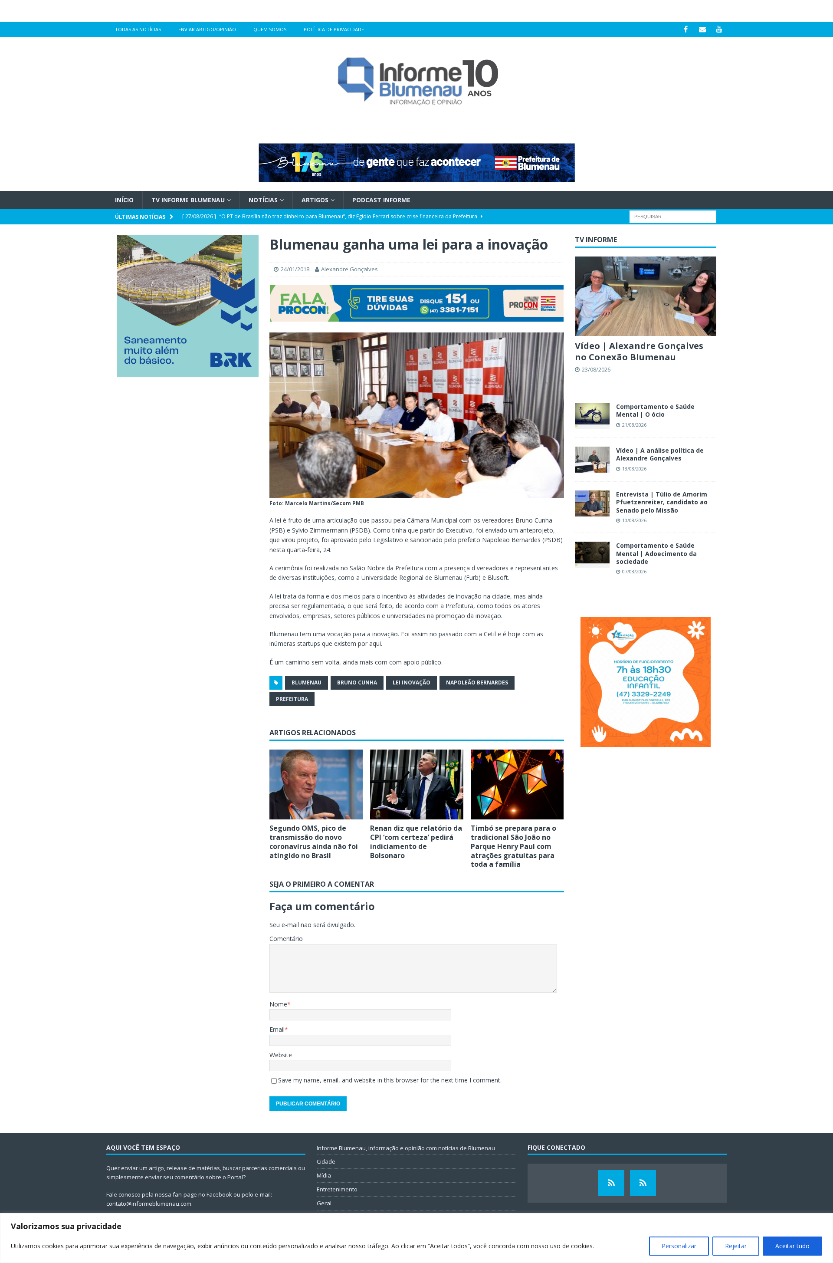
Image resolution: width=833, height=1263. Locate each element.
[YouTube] (719, 29)
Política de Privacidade (334, 29)
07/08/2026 (634, 571)
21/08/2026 (634, 424)
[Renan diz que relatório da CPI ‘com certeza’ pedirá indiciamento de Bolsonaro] (416, 784)
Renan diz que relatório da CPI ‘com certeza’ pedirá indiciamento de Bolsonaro (416, 841)
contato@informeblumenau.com (148, 1203)
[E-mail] (702, 29)
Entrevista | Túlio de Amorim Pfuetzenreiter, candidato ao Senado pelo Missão (662, 502)
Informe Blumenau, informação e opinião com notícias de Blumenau (406, 1148)
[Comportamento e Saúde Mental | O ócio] (592, 416)
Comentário (286, 938)
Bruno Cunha (357, 682)
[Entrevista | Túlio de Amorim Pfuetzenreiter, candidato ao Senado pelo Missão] (592, 503)
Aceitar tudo (792, 1246)
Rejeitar (736, 1246)
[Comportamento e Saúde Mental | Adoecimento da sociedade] (592, 555)
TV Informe (596, 239)
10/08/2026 (634, 520)
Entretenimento (337, 1189)
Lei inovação (411, 682)
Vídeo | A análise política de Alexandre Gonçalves (660, 454)
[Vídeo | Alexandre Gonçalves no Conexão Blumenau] (645, 296)
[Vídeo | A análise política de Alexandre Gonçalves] (592, 460)
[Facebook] (685, 29)
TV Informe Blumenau (188, 200)
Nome (278, 1004)
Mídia (324, 1175)
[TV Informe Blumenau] (611, 1183)
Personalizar (679, 1246)
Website (280, 1055)
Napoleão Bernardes (477, 682)
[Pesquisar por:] (673, 216)
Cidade (326, 1161)
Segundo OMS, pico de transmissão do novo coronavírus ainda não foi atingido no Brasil (313, 841)
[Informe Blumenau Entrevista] (643, 1183)
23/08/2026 (596, 369)
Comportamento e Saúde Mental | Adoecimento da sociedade (656, 553)
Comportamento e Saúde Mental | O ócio (655, 410)
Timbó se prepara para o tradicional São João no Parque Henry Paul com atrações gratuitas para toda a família (513, 846)
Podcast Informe (381, 200)
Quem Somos (269, 29)
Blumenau (306, 682)
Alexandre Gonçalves (349, 269)
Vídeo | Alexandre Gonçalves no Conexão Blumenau (639, 351)
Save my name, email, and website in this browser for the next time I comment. (390, 1080)
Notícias (263, 200)
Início (124, 200)
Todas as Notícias (138, 29)
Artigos (315, 200)
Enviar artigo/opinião (207, 29)
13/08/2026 (634, 468)
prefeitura (292, 699)
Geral (324, 1203)
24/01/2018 (295, 269)
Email (277, 1029)
